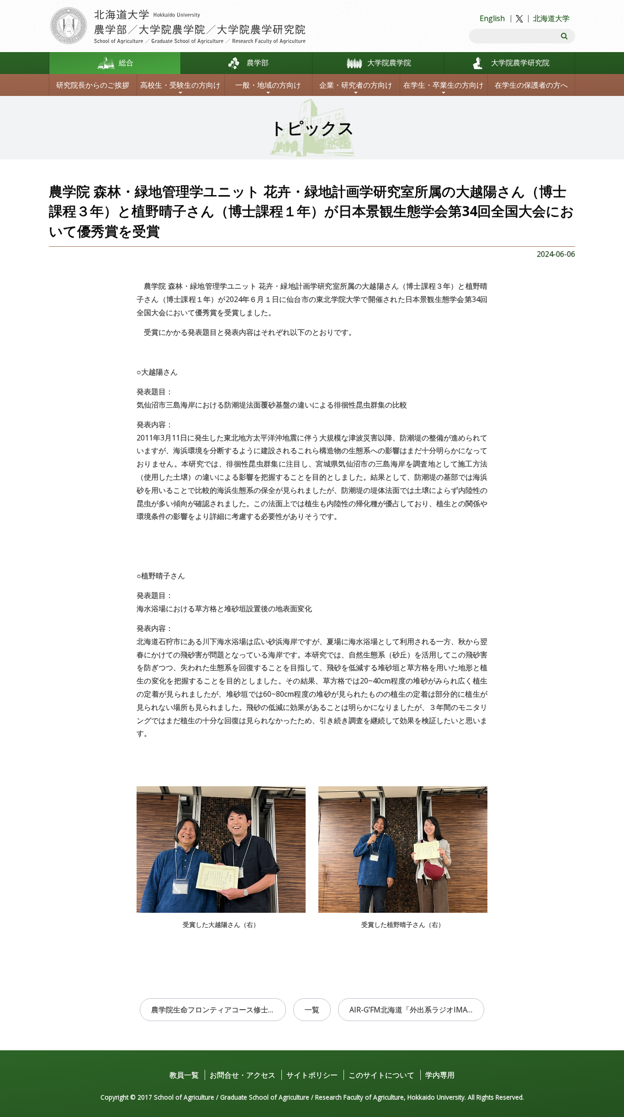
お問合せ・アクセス (242, 1075)
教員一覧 (184, 1075)
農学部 (258, 63)
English (492, 18)
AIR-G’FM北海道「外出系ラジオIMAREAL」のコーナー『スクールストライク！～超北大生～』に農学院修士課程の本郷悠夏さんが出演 (416, 1010)
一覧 (312, 1010)
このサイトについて (381, 1075)
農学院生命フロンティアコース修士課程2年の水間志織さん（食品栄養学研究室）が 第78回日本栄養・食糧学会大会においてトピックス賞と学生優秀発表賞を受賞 (218, 1010)
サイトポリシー (312, 1075)
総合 (126, 63)
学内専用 (440, 1075)
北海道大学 (551, 18)
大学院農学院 (389, 63)
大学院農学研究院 (520, 63)
